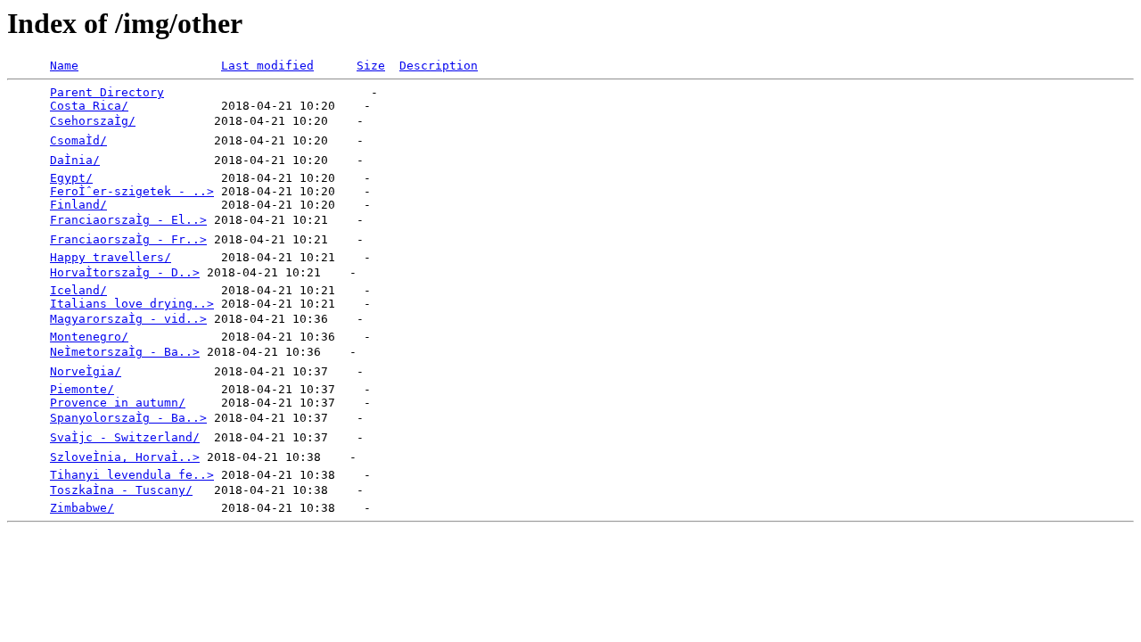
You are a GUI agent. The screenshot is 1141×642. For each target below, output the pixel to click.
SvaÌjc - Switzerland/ (125, 437)
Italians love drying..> (132, 303)
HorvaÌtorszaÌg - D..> (125, 272)
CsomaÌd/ (78, 140)
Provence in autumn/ (117, 402)
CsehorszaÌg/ (92, 121)
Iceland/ (78, 290)
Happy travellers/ (110, 257)
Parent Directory (107, 92)
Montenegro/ (89, 336)
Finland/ (78, 204)
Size (371, 65)
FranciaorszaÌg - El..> (128, 219)
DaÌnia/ (75, 160)
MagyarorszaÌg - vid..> (128, 318)
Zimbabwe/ (82, 507)
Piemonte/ (82, 389)
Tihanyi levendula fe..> (132, 475)
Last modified (267, 65)
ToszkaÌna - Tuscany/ (121, 490)
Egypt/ (71, 178)
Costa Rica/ (89, 105)
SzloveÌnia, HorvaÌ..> (125, 457)
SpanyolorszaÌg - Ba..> (128, 417)
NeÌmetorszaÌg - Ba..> (125, 351)
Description (438, 65)
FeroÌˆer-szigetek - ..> (132, 191)
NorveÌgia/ (85, 371)
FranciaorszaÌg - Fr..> (128, 239)
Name (64, 65)
